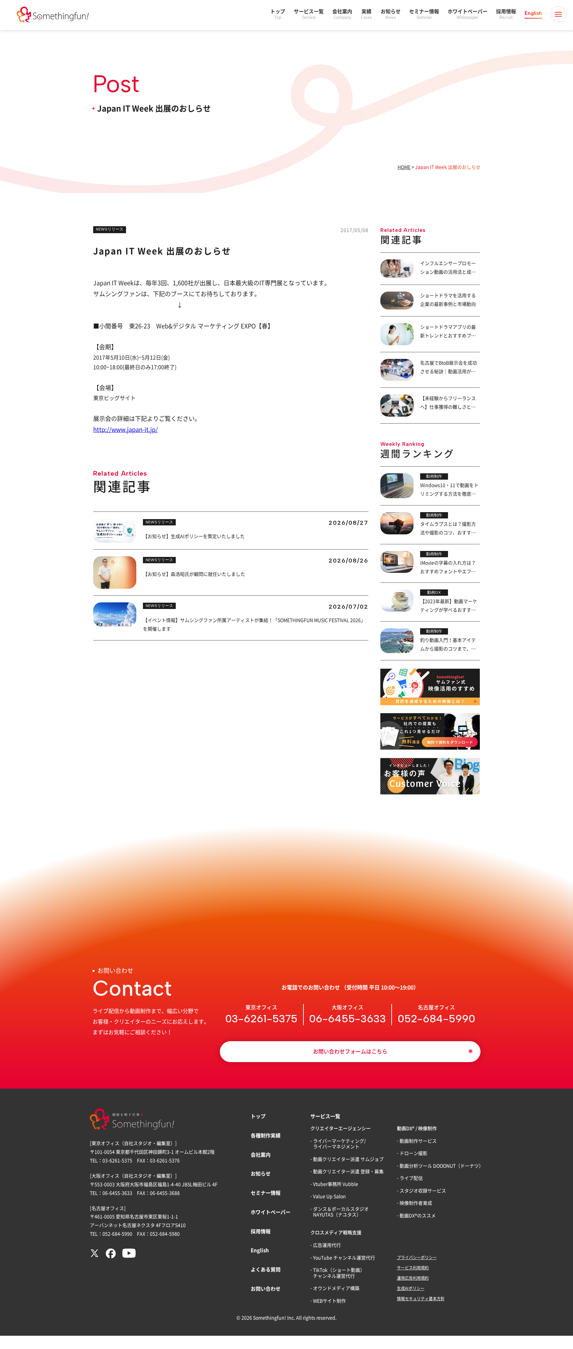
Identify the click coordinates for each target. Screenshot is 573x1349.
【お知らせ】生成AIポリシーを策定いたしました (194, 536)
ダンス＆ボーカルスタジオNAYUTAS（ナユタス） (341, 1212)
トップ (277, 14)
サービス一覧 (309, 14)
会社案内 (342, 14)
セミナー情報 (424, 14)
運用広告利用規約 (413, 1278)
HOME (404, 167)
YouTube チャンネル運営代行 (344, 1257)
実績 (366, 14)
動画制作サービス (418, 1141)
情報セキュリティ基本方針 (421, 1299)
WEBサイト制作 (329, 1301)
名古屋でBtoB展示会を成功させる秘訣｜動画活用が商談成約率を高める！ (448, 371)
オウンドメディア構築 (336, 1288)
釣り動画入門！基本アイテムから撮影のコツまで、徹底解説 (448, 649)
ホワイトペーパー (467, 14)
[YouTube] (129, 1256)
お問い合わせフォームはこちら (350, 1051)
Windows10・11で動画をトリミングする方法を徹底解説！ (449, 494)
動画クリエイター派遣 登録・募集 (348, 1171)
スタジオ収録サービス (423, 1190)
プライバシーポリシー (417, 1257)
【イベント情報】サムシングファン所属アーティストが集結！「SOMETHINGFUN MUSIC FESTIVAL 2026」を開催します (254, 624)
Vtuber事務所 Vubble (335, 1184)
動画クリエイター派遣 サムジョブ (348, 1159)
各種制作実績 (266, 1135)
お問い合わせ (266, 1288)
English (533, 13)
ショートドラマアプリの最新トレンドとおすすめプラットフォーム (448, 336)
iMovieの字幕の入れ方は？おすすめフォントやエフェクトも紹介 (448, 571)
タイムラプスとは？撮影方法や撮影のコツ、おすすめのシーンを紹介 (448, 533)
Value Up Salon (329, 1196)
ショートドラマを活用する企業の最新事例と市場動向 (448, 299)
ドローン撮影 (413, 1153)
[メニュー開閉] (558, 14)
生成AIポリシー (410, 1288)
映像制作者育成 (416, 1203)
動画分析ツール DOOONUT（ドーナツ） (441, 1166)
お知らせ (391, 14)
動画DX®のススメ (418, 1215)
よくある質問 (266, 1269)
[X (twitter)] (94, 1256)
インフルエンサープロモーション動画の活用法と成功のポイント (448, 272)
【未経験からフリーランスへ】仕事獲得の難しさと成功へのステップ (448, 407)
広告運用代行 (327, 1245)
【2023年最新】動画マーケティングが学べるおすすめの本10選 (448, 610)
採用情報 (506, 14)
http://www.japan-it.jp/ (125, 430)
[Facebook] (111, 1256)
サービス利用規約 (413, 1268)
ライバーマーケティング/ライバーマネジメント (339, 1144)
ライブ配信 (411, 1178)
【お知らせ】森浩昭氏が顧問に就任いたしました (194, 574)
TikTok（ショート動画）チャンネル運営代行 (339, 1273)
